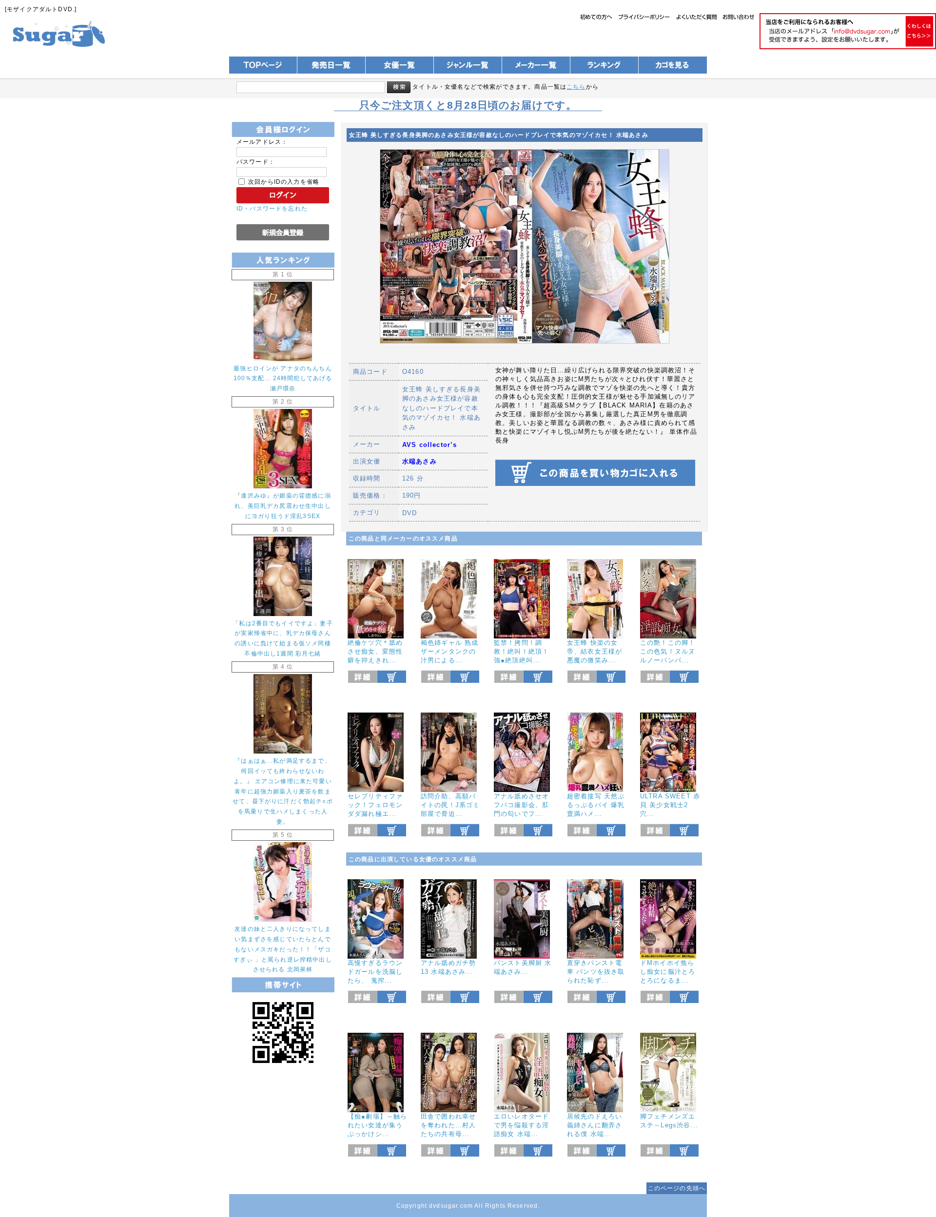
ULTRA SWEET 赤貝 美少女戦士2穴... (670, 804)
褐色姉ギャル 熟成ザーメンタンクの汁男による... (449, 651)
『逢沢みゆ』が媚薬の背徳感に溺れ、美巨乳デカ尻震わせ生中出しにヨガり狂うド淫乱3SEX (282, 505)
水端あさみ (419, 461)
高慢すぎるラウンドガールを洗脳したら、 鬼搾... (375, 971)
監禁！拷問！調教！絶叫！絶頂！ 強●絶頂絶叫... (521, 651)
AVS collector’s (429, 444)
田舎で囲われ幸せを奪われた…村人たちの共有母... (448, 1125)
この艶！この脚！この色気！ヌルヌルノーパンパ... (667, 651)
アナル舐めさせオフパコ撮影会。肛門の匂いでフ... (521, 804)
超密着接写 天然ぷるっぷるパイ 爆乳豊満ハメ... (595, 804)
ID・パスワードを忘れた (272, 208)
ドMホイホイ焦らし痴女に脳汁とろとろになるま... (667, 971)
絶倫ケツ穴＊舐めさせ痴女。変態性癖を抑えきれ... (375, 651)
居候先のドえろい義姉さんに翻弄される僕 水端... (594, 1125)
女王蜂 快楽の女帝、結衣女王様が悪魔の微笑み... (594, 651)
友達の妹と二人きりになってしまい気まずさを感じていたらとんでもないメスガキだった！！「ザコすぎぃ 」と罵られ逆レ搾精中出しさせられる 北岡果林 (283, 949)
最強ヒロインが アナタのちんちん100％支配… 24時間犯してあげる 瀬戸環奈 (283, 378)
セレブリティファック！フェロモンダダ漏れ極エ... (375, 804)
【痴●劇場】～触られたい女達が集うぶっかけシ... (377, 1125)
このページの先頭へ (676, 1188)
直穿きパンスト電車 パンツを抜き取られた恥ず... (595, 971)
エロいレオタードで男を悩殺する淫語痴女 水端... (521, 1125)
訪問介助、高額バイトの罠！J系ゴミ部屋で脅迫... (450, 804)
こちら (575, 86)
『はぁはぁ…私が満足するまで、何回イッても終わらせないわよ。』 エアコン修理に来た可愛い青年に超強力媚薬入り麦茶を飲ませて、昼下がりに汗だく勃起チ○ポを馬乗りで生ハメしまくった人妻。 (283, 791)
